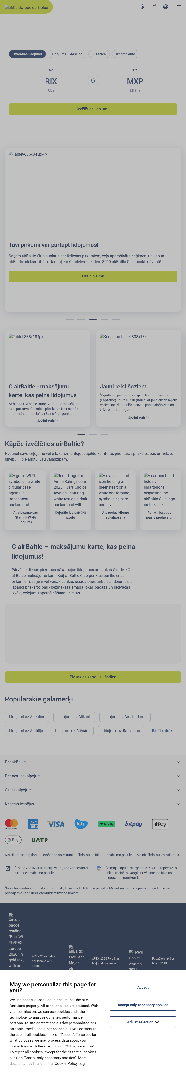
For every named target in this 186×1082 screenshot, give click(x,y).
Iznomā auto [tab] (125, 54)
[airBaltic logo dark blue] (26, 7)
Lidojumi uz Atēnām (72, 730)
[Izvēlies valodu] (165, 7)
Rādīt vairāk (162, 730)
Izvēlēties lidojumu (93, 109)
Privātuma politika (119, 855)
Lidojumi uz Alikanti (74, 716)
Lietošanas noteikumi (56, 855)
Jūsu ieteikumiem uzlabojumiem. (54, 893)
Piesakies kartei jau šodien (93, 677)
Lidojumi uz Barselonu (121, 730)
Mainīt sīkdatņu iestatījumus (158, 855)
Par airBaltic (15, 762)
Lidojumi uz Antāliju (26, 730)
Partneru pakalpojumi (23, 776)
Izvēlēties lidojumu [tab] (27, 54)
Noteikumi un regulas (21, 855)
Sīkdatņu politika (89, 855)
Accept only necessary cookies (143, 1005)
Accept (143, 987)
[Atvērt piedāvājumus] (154, 7)
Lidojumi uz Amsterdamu (125, 716)
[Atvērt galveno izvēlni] (179, 7)
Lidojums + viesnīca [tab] (67, 54)
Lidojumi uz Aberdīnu (27, 716)
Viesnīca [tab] (99, 54)
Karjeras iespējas (19, 804)
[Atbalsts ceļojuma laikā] (142, 7)
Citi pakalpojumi (19, 790)
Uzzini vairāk (93, 276)
